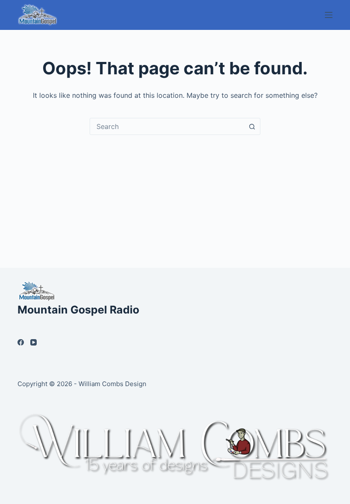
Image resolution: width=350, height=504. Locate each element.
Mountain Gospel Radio (78, 309)
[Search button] (252, 126)
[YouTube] (33, 342)
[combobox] (167, 126)
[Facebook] (21, 342)
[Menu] (328, 15)
